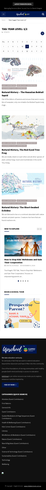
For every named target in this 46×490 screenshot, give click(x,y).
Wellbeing (5, 464)
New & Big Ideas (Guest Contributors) (15, 443)
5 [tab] (27, 281)
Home (3, 20)
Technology (6, 460)
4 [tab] (25, 281)
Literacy (5, 431)
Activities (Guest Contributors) (12, 399)
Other (4, 447)
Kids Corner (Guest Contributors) (13, 426)
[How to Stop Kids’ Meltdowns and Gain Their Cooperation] (23, 245)
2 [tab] (20, 281)
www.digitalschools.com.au (32, 486)
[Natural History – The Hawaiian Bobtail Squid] (23, 70)
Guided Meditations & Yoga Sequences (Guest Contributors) (18, 417)
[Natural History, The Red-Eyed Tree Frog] (23, 127)
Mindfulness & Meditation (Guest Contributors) (18, 435)
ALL (3, 41)
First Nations (6, 403)
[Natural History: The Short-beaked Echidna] (23, 185)
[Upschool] (23, 14)
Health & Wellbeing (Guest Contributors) (16, 422)
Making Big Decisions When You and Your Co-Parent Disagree (23, 8)
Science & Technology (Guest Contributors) (17, 451)
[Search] (43, 14)
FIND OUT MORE (9, 385)
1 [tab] (18, 281)
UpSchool (5, 376)
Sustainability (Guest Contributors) (14, 88)
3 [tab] (23, 281)
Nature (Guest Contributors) (26, 85)
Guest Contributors (8, 85)
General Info (6, 407)
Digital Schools (12, 266)
